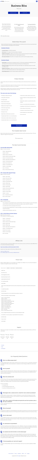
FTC (25, 453)
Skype (2, 346)
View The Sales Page (19, 125)
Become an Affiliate (13, 12)
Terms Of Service (11, 453)
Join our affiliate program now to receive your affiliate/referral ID (10, 252)
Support (28, 453)
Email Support (3, 348)
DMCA (23, 453)
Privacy (16, 453)
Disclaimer (19, 453)
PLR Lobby (18, 455)
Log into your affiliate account (5, 251)
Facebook (2, 345)
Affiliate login (25, 12)
